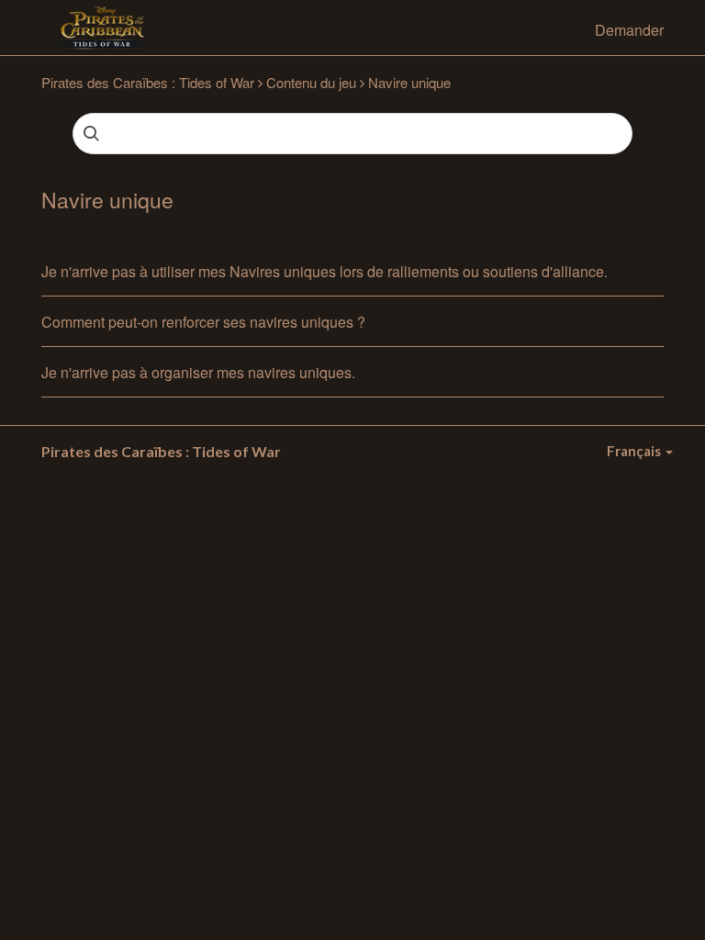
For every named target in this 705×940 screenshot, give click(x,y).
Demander (629, 29)
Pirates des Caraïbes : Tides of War (147, 82)
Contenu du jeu (311, 82)
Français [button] (635, 450)
